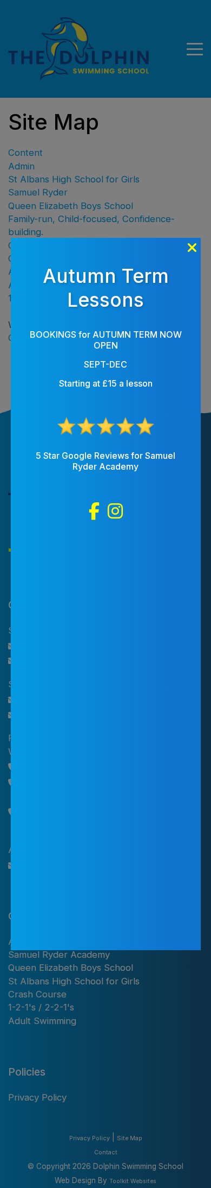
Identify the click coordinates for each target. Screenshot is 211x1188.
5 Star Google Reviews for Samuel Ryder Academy (105, 461)
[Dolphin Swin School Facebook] (94, 511)
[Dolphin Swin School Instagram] (115, 511)
